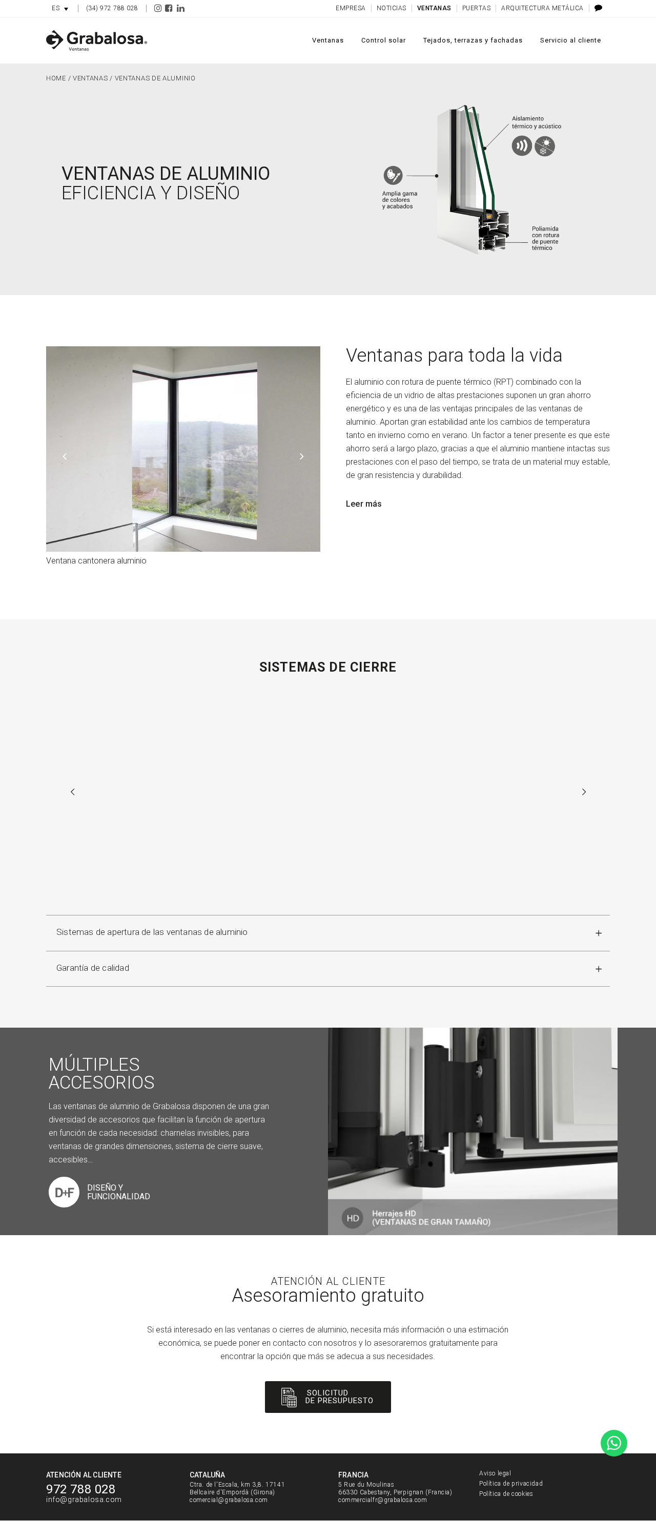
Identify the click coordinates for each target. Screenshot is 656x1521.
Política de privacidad (511, 1483)
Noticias (391, 8)
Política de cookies (506, 1493)
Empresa (351, 8)
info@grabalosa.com (84, 1500)
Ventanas (434, 8)
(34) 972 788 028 (112, 8)
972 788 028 (81, 1489)
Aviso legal (495, 1473)
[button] (60, 8)
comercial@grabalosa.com (229, 1500)
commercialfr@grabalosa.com (382, 1500)
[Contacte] (596, 8)
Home (56, 78)
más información (328, 872)
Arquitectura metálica (542, 8)
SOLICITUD (327, 1393)
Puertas (476, 8)
